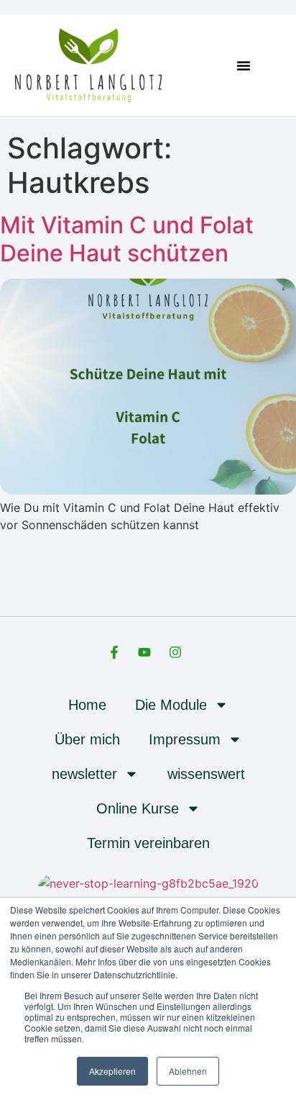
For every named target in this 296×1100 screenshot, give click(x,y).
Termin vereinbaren (148, 843)
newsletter (84, 774)
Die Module (171, 705)
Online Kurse (137, 808)
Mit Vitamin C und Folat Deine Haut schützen (127, 238)
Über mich (87, 739)
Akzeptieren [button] (112, 1071)
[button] (243, 65)
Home (87, 705)
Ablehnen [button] (188, 1071)
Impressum (185, 739)
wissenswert (206, 774)
